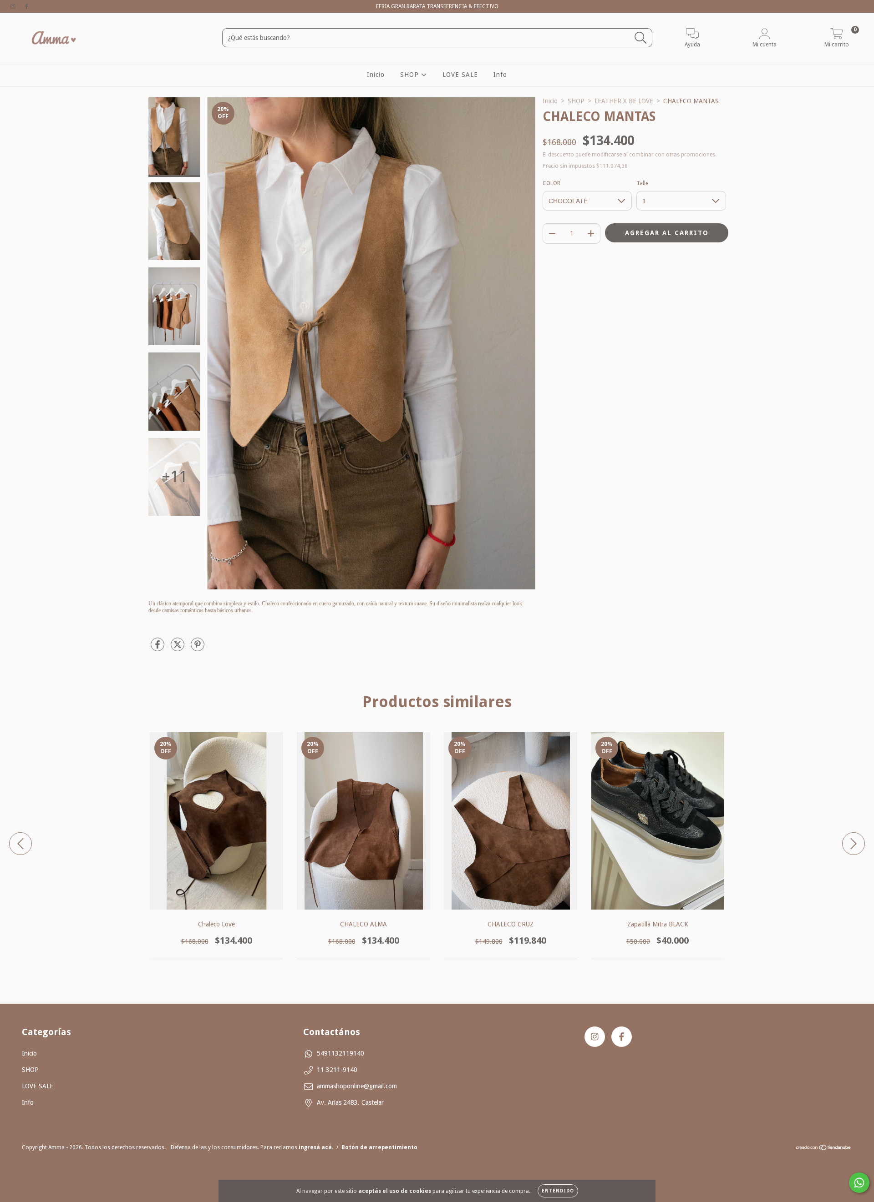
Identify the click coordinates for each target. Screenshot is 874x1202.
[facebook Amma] (26, 6)
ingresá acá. (316, 1147)
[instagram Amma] (13, 6)
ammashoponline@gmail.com (357, 1086)
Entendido (558, 1190)
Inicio (376, 74)
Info (500, 74)
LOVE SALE (460, 74)
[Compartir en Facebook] (158, 648)
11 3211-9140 (337, 1069)
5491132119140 (340, 1053)
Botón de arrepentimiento (379, 1147)
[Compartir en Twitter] (178, 648)
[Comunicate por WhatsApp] (859, 1182)
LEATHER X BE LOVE (624, 101)
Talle (642, 183)
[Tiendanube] (823, 1149)
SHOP (410, 74)
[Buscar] (640, 38)
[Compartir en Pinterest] (197, 648)
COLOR (551, 183)
